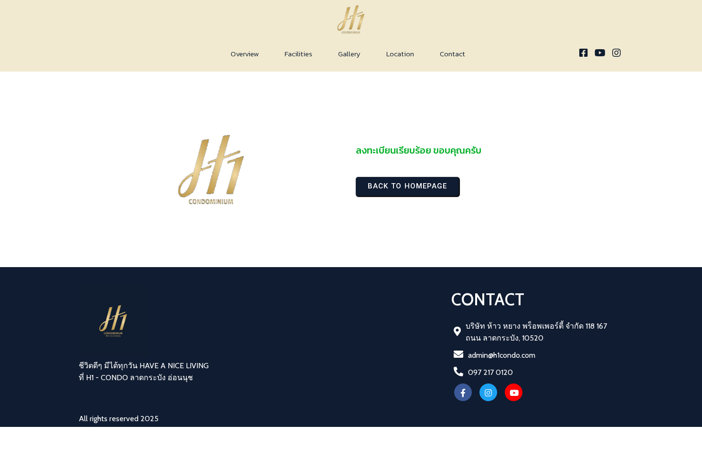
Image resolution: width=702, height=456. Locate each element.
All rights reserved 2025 (119, 418)
